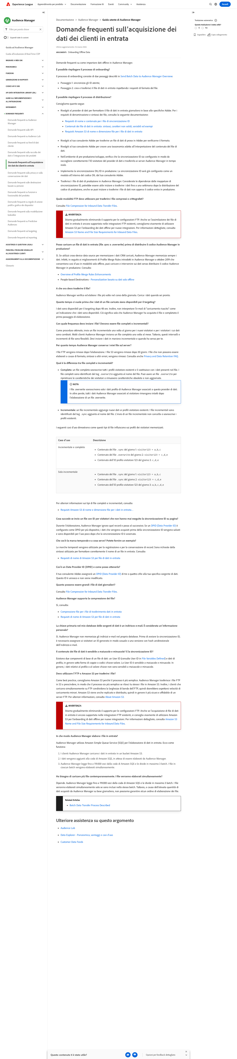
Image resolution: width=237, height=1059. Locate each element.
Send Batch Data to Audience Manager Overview (146, 76)
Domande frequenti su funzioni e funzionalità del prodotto (22, 194)
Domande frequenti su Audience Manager (22, 122)
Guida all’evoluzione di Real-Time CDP (23, 53)
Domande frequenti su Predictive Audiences (22, 223)
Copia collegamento (219, 34)
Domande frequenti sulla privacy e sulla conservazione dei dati (25, 174)
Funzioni (10, 73)
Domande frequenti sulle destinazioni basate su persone (24, 184)
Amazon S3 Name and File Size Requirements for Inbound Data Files (101, 232)
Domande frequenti (15, 114)
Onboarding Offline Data (79, 52)
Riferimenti (11, 107)
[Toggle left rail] (43, 13)
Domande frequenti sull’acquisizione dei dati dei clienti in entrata (25, 164)
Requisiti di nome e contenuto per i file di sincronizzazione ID (97, 121)
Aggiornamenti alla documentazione (23, 259)
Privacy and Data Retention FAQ (161, 356)
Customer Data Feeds (72, 841)
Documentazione (65, 19)
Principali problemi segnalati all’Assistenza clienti (19, 252)
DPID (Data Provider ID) (163, 525)
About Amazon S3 (114, 696)
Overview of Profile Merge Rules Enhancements (86, 274)
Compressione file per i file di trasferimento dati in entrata (91, 611)
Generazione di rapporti (17, 80)
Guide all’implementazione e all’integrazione (18, 100)
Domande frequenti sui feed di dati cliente (23, 144)
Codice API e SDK (13, 86)
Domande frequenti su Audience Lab (24, 136)
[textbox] (23, 29)
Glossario (10, 265)
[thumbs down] (135, 1054)
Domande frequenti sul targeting (22, 231)
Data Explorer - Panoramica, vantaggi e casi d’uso (87, 835)
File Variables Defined (153, 658)
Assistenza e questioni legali (19, 244)
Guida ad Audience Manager (19, 47)
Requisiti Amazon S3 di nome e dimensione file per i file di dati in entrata (103, 131)
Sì (199, 27)
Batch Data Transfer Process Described (90, 805)
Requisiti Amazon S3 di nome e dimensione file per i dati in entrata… (97, 509)
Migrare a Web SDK (14, 60)
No (206, 27)
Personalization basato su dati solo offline (112, 279)
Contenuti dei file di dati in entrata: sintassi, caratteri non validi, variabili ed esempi (109, 126)
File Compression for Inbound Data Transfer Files (91, 205)
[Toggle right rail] (193, 13)
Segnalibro (201, 34)
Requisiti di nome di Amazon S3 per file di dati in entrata (90, 558)
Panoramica (11, 67)
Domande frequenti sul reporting (22, 237)
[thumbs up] (128, 1054)
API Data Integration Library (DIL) (21, 93)
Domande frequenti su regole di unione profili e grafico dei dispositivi (25, 203)
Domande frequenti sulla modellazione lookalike (25, 213)
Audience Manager (88, 19)
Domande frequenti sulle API (20, 129)
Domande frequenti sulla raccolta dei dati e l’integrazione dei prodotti (24, 154)
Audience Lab (68, 828)
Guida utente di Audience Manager (121, 19)
